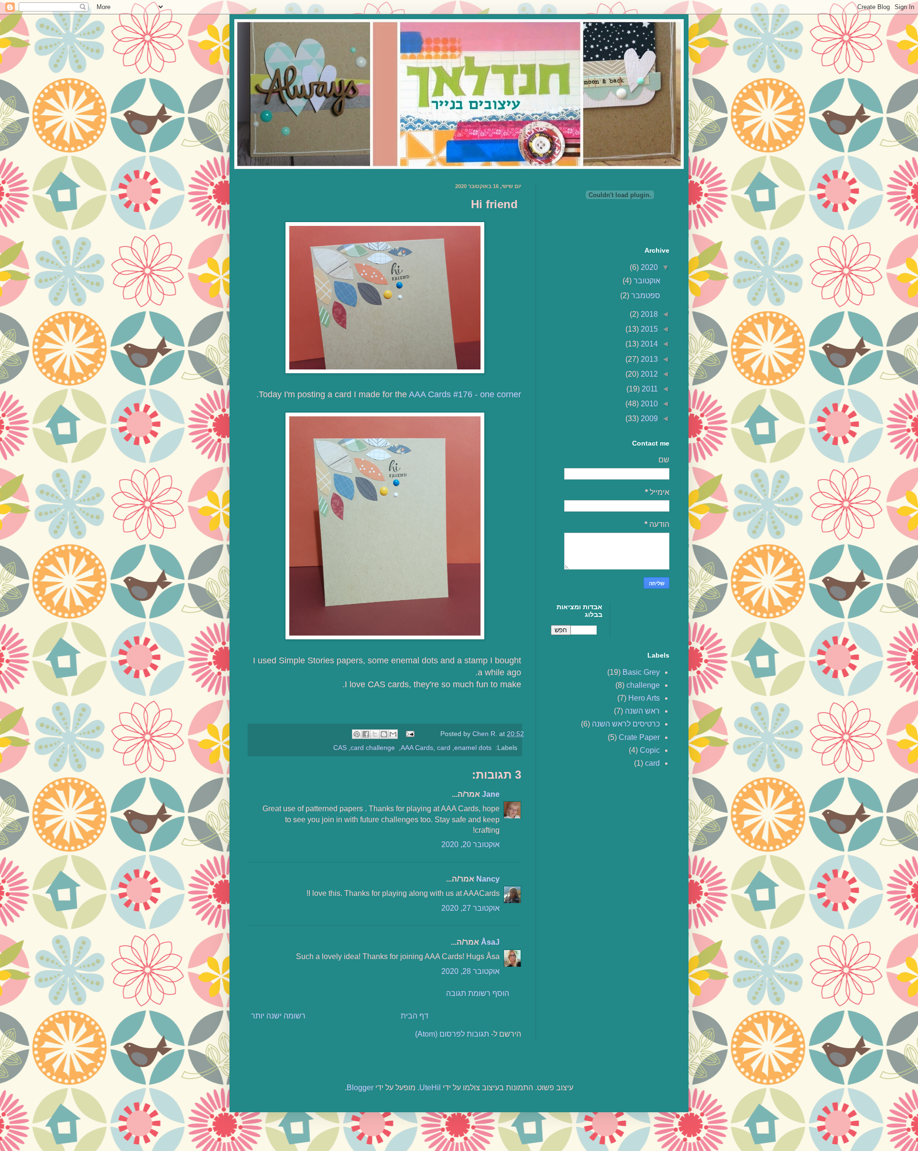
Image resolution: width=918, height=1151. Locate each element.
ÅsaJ (490, 942)
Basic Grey (641, 672)
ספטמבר (644, 295)
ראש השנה (642, 711)
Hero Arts (644, 698)
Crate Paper (639, 737)
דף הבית (414, 1016)
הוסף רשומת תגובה (477, 993)
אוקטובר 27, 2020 (470, 908)
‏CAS (340, 747)
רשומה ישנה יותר (278, 1016)
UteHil (430, 1088)
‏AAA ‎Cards (417, 747)
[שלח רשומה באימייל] (411, 734)
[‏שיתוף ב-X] (375, 734)
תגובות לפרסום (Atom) (452, 1034)
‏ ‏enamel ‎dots (473, 747)
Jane (491, 794)
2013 (648, 359)
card (443, 747)
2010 (648, 404)
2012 (648, 374)
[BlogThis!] (384, 734)
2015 (648, 329)
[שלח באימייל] (393, 734)
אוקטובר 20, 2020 (470, 844)
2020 (648, 267)
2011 (649, 389)
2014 (648, 344)
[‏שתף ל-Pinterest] (356, 734)
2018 (648, 314)
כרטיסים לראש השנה (626, 724)
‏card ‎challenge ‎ (373, 747)
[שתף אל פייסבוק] (366, 734)
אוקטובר (646, 281)
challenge (643, 685)
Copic (650, 750)
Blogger (360, 1088)
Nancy (488, 879)
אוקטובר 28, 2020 (470, 971)
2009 (648, 418)
